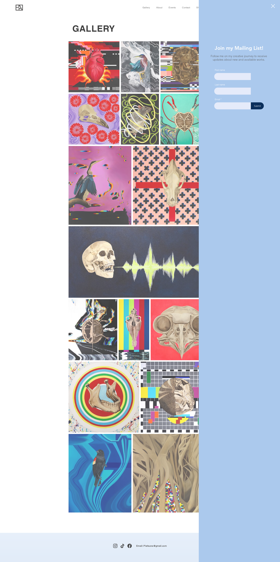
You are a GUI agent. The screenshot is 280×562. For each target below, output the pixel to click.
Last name (220, 85)
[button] (273, 6)
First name (220, 70)
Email (217, 99)
